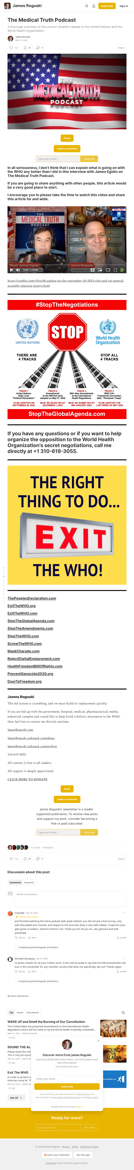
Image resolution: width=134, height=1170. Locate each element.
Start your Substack (58, 1154)
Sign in (124, 6)
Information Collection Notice (66, 1097)
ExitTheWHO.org (22, 606)
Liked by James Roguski (28, 916)
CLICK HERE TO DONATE (28, 779)
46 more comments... (19, 996)
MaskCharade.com (24, 651)
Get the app (83, 1154)
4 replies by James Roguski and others (38, 981)
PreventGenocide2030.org (30, 674)
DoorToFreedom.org (25, 681)
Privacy (66, 1146)
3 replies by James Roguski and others (38, 947)
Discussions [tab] (32, 1012)
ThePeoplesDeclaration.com (32, 598)
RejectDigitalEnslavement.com (34, 658)
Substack (51, 1163)
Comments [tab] (15, 882)
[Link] (3, 171)
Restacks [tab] (29, 882)
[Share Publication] (94, 6)
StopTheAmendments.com (30, 628)
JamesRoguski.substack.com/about (31, 738)
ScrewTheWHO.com (25, 643)
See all (14, 1097)
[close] (98, 1040)
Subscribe (107, 6)
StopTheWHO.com (23, 636)
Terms (75, 1146)
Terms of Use (82, 1094)
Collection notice (89, 1146)
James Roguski (22, 37)
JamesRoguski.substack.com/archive (32, 746)
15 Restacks (47, 847)
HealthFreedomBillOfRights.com (35, 666)
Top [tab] (11, 1012)
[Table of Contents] (3, 585)
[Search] (86, 6)
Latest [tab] (20, 1012)
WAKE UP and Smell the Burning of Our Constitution (46, 1022)
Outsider (20, 912)
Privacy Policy (91, 1097)
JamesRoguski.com (20, 730)
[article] (67, 1029)
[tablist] (22, 882)
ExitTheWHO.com (22, 613)
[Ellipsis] (124, 912)
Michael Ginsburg (25, 958)
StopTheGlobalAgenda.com (31, 621)
